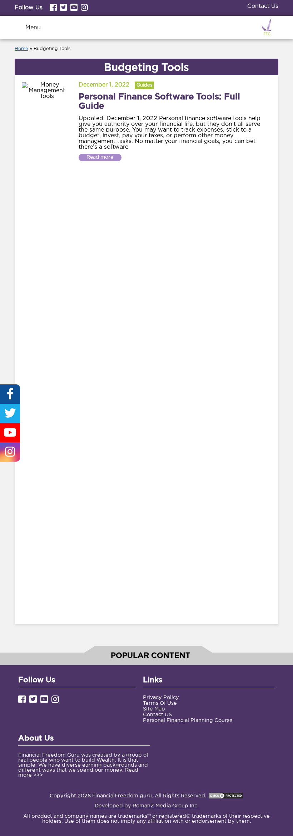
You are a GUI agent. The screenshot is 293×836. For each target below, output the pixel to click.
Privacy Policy (161, 697)
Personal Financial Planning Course (188, 720)
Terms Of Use (160, 703)
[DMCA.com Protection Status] (226, 795)
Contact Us (262, 6)
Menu (33, 27)
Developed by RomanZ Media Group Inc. (147, 805)
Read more (99, 157)
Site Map (154, 709)
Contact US (157, 714)
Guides (144, 85)
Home (21, 49)
